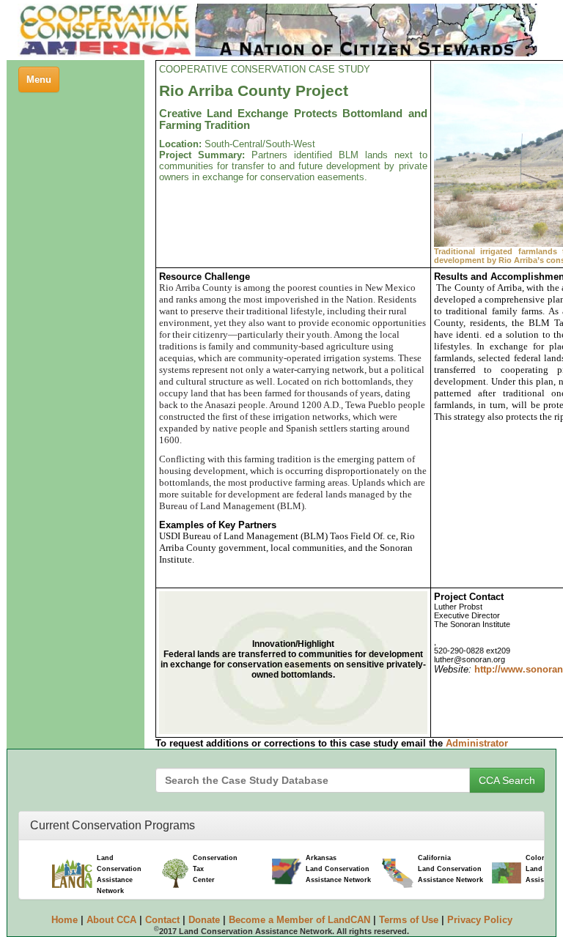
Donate (204, 919)
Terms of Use (408, 919)
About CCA (111, 919)
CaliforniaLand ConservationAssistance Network (450, 869)
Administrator (477, 743)
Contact (162, 919)
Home (64, 919)
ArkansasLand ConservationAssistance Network (338, 869)
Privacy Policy (479, 919)
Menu (42, 82)
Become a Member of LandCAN (299, 919)
